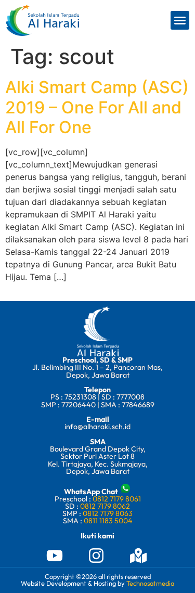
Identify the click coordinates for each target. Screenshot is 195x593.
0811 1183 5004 (108, 520)
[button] (180, 20)
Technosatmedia (150, 583)
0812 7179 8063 (108, 513)
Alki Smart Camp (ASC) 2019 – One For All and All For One (97, 107)
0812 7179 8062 (105, 506)
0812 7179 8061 (117, 499)
